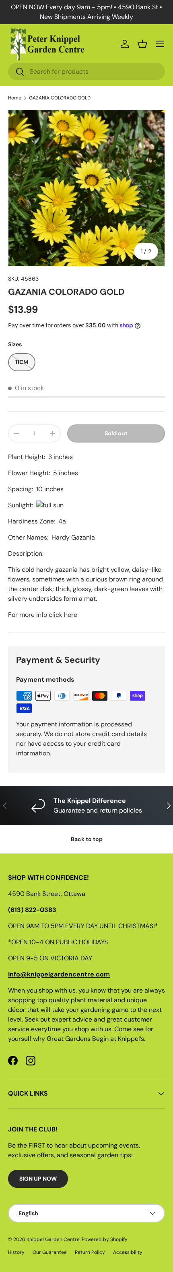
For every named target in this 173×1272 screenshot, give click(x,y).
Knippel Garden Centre (53, 1239)
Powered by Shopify (105, 1239)
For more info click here (42, 614)
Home (14, 97)
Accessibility (127, 1252)
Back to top (87, 839)
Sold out (116, 433)
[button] (142, 44)
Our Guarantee (50, 1252)
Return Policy (90, 1252)
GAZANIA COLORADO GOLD (60, 97)
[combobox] (86, 71)
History (16, 1252)
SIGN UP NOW (38, 1178)
